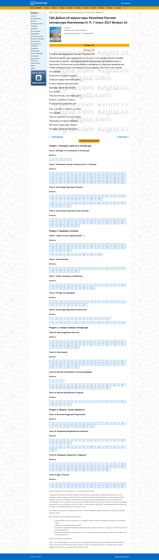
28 (107, 179)
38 (107, 182)
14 (76, 176)
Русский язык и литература (35, 59)
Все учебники (125, 3)
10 (122, 173)
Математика (34, 48)
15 (84, 176)
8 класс (93, 8)
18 (107, 176)
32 (60, 182)
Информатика (35, 33)
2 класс (46, 8)
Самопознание (35, 63)
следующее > (122, 137)
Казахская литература (37, 38)
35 (84, 182)
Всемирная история (37, 23)
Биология (33, 21)
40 (122, 182)
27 (99, 179)
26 (91, 179)
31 (53, 182)
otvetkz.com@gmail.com (122, 556)
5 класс (70, 8)
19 (114, 176)
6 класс (78, 8)
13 (68, 176)
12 (60, 176)
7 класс (86, 8)
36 (91, 182)
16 (91, 176)
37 (99, 182)
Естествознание (35, 31)
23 (68, 179)
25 (84, 179)
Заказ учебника (36, 8)
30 (122, 179)
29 (114, 179)
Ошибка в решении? (89, 141)
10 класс (109, 8)
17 (99, 176)
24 (76, 179)
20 (122, 176)
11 (53, 176)
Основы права (35, 51)
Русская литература (37, 53)
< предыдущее (56, 137)
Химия (33, 68)
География (34, 26)
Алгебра (33, 16)
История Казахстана (37, 36)
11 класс (118, 8)
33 (68, 182)
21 (53, 179)
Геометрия (34, 28)
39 (114, 182)
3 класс (54, 8)
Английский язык (36, 18)
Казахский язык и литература (36, 45)
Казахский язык (35, 41)
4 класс (62, 8)
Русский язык (35, 56)
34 (76, 182)
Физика (33, 65)
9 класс (101, 8)
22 (60, 179)
